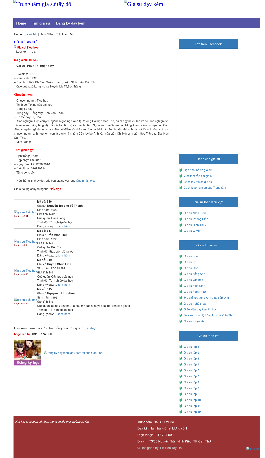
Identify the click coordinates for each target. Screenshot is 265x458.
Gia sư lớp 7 (190, 382)
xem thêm (64, 226)
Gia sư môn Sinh (193, 286)
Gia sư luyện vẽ (193, 321)
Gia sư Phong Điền (195, 219)
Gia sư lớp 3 (190, 358)
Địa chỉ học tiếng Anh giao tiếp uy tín (206, 297)
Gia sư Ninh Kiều (194, 213)
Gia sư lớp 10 (191, 400)
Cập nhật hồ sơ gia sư (197, 170)
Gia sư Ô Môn (191, 231)
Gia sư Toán (190, 256)
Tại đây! (90, 328)
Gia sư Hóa (190, 268)
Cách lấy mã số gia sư (197, 182)
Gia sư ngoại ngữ (194, 292)
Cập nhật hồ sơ (86, 180)
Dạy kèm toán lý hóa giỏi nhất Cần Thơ (208, 315)
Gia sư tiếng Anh (193, 274)
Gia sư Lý (189, 262)
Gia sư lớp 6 (190, 376)
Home (21, 23)
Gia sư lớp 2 (190, 352)
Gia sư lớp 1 (190, 347)
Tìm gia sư (41, 23)
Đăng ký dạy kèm (70, 23)
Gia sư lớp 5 (190, 370)
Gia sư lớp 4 (190, 364)
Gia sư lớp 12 (191, 412)
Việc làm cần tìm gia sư (198, 176)
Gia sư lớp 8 (190, 388)
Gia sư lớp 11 (191, 406)
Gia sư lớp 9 (190, 394)
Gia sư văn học (192, 280)
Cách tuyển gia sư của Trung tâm (204, 187)
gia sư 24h (31, 34)
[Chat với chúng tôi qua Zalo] (253, 448)
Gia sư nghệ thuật (194, 303)
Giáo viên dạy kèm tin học (200, 309)
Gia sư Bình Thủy (194, 225)
